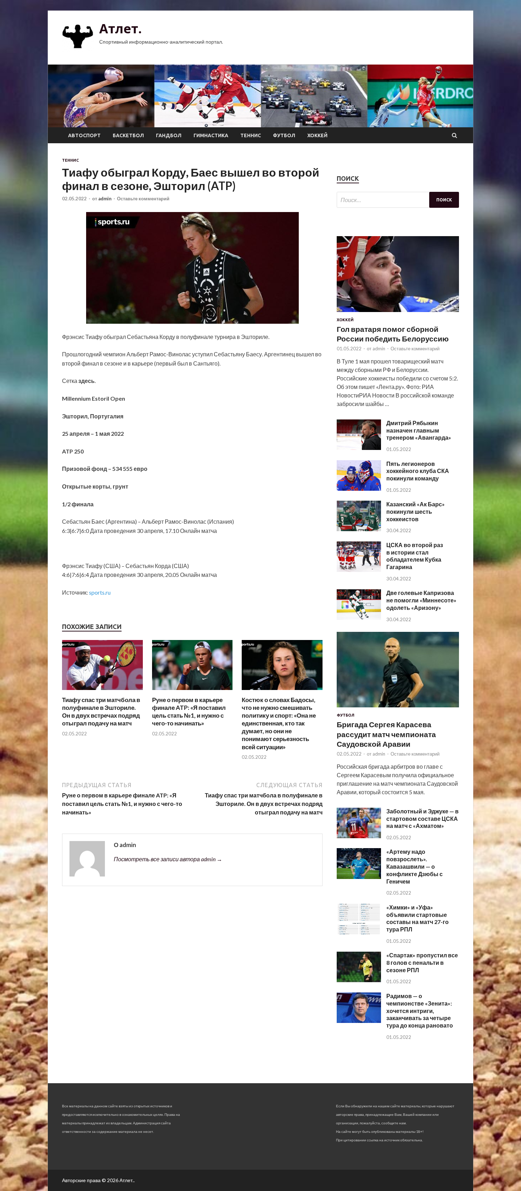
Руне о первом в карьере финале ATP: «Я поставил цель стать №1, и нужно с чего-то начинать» (189, 711)
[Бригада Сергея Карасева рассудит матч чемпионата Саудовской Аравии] (398, 708)
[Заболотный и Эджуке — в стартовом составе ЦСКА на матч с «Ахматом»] (359, 836)
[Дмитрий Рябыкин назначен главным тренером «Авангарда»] (359, 447)
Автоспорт (84, 135)
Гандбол (168, 135)
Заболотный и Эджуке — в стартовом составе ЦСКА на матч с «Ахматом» (422, 818)
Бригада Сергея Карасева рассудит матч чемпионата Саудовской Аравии (386, 734)
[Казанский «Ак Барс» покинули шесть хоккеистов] (359, 528)
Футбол (284, 135)
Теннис (250, 135)
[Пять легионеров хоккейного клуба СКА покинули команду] (359, 488)
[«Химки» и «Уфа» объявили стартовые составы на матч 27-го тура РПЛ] (359, 932)
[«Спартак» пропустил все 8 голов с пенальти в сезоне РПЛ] (359, 979)
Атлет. (120, 28)
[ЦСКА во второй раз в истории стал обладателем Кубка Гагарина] (359, 569)
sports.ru (100, 592)
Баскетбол (128, 135)
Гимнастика (211, 135)
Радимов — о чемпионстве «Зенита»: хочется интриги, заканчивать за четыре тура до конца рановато (419, 1010)
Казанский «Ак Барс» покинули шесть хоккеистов (415, 511)
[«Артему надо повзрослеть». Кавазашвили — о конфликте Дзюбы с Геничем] (359, 876)
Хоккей (317, 135)
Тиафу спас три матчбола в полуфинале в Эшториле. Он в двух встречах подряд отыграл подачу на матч (101, 711)
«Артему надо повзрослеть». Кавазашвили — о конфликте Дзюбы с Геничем (414, 866)
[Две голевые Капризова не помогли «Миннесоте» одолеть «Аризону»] (359, 617)
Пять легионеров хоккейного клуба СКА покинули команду (417, 471)
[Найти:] (398, 200)
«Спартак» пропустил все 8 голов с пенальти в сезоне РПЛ (422, 962)
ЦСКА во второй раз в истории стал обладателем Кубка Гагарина (414, 555)
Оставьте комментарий (143, 198)
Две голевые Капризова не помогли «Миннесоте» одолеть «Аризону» (421, 600)
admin (105, 198)
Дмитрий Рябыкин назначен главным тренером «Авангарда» (418, 430)
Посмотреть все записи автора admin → (168, 859)
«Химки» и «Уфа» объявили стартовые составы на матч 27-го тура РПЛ (417, 918)
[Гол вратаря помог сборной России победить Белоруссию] (398, 313)
